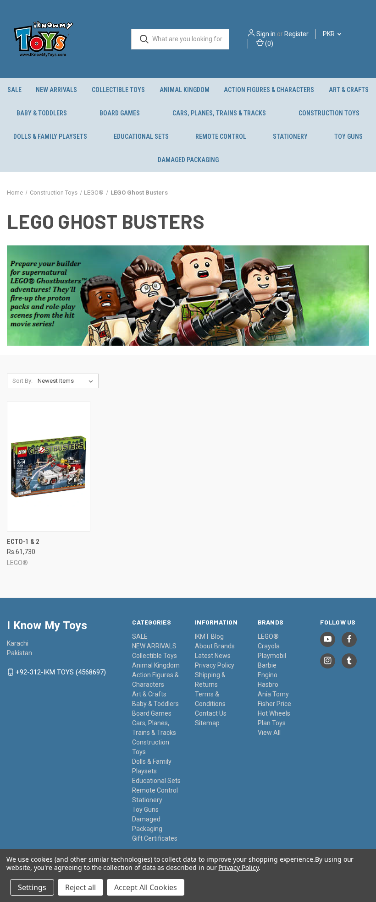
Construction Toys (329, 113)
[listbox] (67, 381)
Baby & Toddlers (42, 113)
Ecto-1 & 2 (23, 542)
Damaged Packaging (188, 159)
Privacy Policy (214, 665)
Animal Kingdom (185, 89)
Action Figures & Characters (269, 89)
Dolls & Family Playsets (50, 136)
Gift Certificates (154, 838)
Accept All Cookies (145, 887)
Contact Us (211, 713)
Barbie (267, 665)
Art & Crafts (349, 89)
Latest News (213, 655)
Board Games (120, 113)
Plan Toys (272, 723)
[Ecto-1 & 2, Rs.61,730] (48, 466)
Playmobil (272, 655)
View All (269, 732)
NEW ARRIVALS (56, 89)
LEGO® (268, 636)
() (268, 43)
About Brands (215, 646)
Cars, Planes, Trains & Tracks (219, 113)
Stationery (290, 136)
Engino (267, 675)
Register (296, 34)
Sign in (266, 34)
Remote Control (220, 136)
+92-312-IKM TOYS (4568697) (61, 672)
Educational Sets (141, 136)
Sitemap (207, 723)
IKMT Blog (209, 636)
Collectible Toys (118, 89)
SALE (14, 89)
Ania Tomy (273, 694)
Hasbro (268, 684)
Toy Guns (348, 136)
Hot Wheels (274, 713)
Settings (32, 887)
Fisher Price (274, 703)
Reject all (80, 887)
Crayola (269, 646)
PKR (329, 34)
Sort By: (22, 380)
